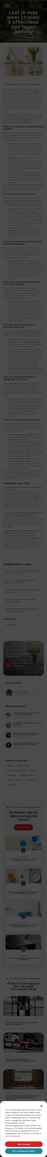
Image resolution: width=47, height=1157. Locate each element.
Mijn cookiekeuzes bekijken (23, 1151)
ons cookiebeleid (12, 1136)
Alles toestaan (24, 1144)
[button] (41, 1106)
